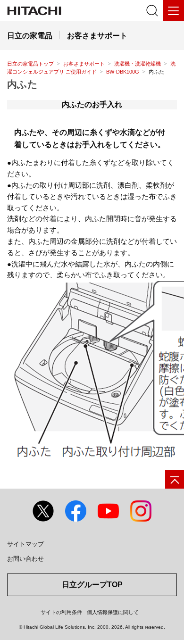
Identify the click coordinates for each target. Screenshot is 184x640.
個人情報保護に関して (113, 612)
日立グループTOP (92, 585)
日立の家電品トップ (30, 63)
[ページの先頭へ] (174, 479)
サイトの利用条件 (61, 612)
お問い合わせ (25, 558)
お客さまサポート (84, 63)
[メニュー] (173, 10)
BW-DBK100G (122, 72)
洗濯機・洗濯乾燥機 (137, 63)
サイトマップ (25, 544)
